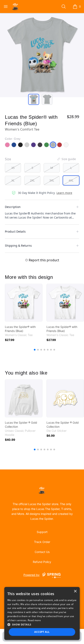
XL (12, 180)
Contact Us (42, 552)
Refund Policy (42, 562)
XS (13, 168)
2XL (32, 180)
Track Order (42, 542)
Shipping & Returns (18, 245)
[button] (42, 624)
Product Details (15, 231)
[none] (66, 159)
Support (42, 532)
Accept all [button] (42, 632)
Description (13, 207)
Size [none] (8, 159)
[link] (23, 302)
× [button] (75, 591)
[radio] (13, 168)
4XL (71, 180)
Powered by (31, 575)
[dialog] (42, 613)
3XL (51, 180)
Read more (34, 620)
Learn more (64, 193)
